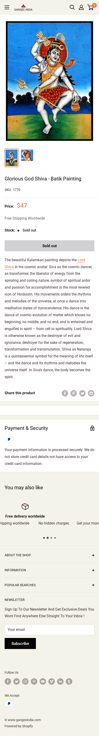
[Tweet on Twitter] (82, 393)
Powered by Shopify (19, 726)
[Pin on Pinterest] (73, 393)
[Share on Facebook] (65, 393)
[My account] (81, 7)
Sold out (49, 245)
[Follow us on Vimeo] (51, 681)
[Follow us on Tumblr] (69, 681)
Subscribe (20, 643)
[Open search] (72, 7)
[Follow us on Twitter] (16, 681)
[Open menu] (7, 7)
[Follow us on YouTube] (43, 681)
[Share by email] (91, 393)
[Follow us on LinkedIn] (60, 681)
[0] (90, 7)
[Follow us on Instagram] (25, 681)
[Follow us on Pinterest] (34, 681)
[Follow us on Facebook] (8, 681)
